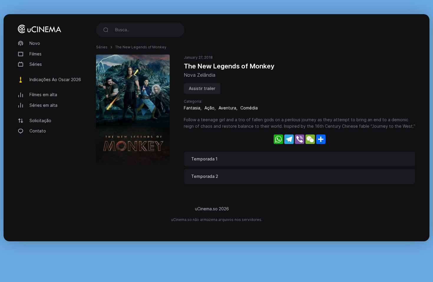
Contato (37, 130)
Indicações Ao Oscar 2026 (55, 79)
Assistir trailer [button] (202, 88)
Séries (35, 64)
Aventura (227, 107)
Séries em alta (43, 105)
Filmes (35, 53)
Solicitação (40, 120)
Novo (34, 43)
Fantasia (192, 107)
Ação (209, 107)
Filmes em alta (43, 94)
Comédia (249, 107)
